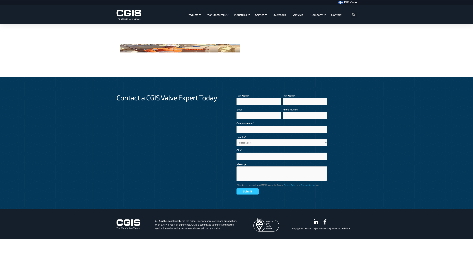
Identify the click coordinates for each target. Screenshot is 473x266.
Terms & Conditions (340, 228)
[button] (354, 15)
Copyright (296, 228)
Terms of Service (308, 185)
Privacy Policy (290, 185)
